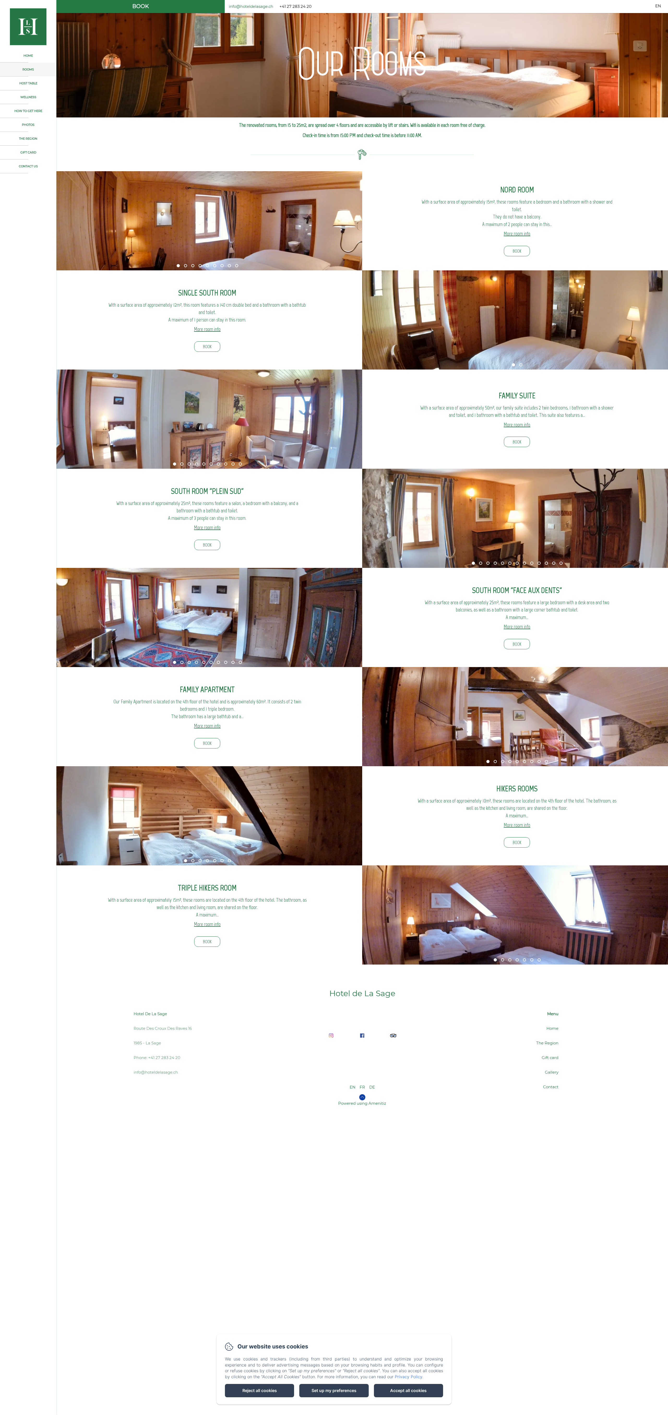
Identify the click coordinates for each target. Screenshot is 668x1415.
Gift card (550, 1057)
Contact (550, 1086)
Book (140, 6)
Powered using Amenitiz (362, 1103)
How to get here (28, 111)
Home (28, 55)
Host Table (28, 83)
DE (372, 1087)
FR (362, 1087)
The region (28, 138)
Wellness (28, 97)
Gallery (551, 1072)
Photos (28, 125)
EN (352, 1087)
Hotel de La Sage (362, 993)
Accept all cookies (408, 1390)
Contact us (28, 166)
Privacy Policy (408, 1376)
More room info (517, 233)
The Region (547, 1043)
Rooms (28, 69)
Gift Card (28, 152)
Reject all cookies (259, 1390)
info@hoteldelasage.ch (251, 6)
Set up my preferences (334, 1390)
